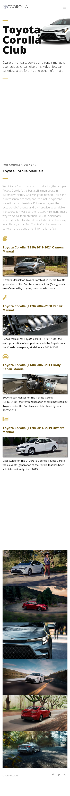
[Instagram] (64, 775)
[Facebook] (53, 775)
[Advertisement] (35, 121)
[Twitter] (59, 775)
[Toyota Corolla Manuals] (17, 6)
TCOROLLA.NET (12, 775)
